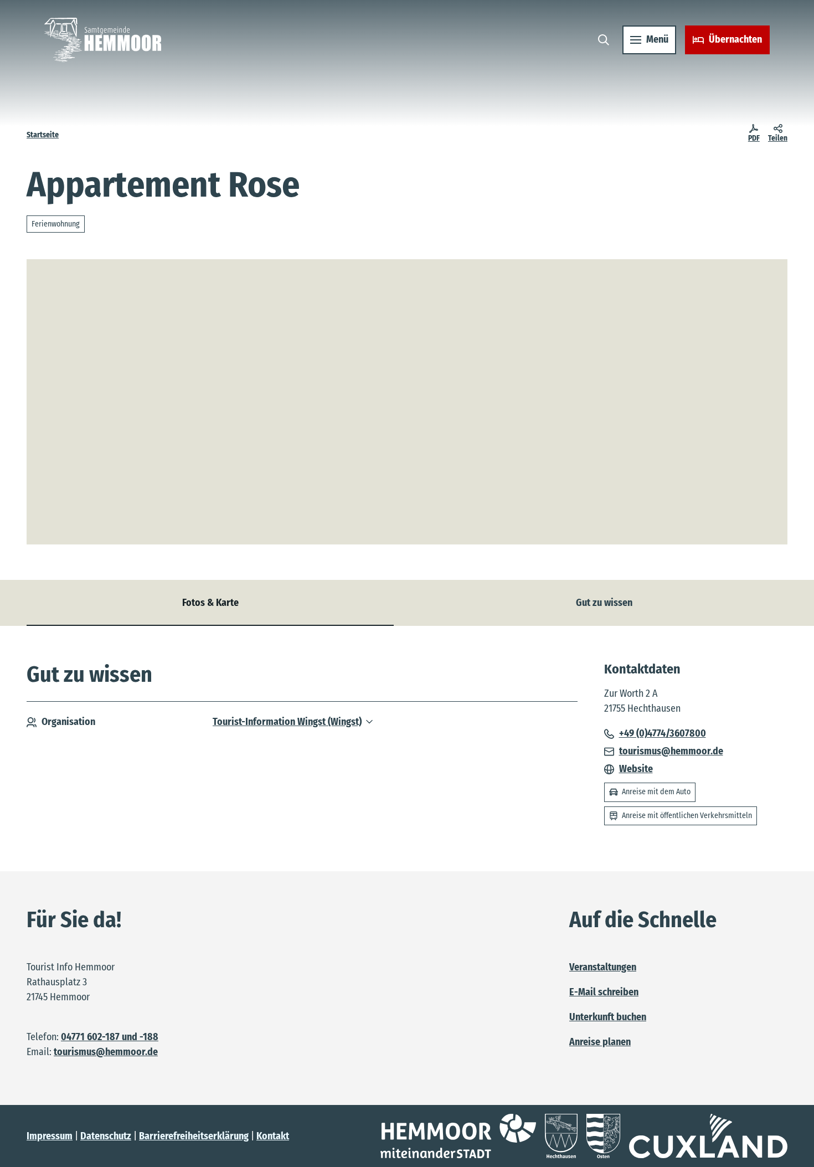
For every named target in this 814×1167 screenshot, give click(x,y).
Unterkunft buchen (607, 1017)
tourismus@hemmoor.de (106, 1052)
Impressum (50, 1136)
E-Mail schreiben (603, 992)
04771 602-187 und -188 (109, 1037)
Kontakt (272, 1136)
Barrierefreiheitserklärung (194, 1136)
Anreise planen (600, 1042)
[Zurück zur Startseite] (102, 40)
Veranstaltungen (602, 967)
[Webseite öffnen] (458, 1136)
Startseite (43, 135)
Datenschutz (105, 1136)
